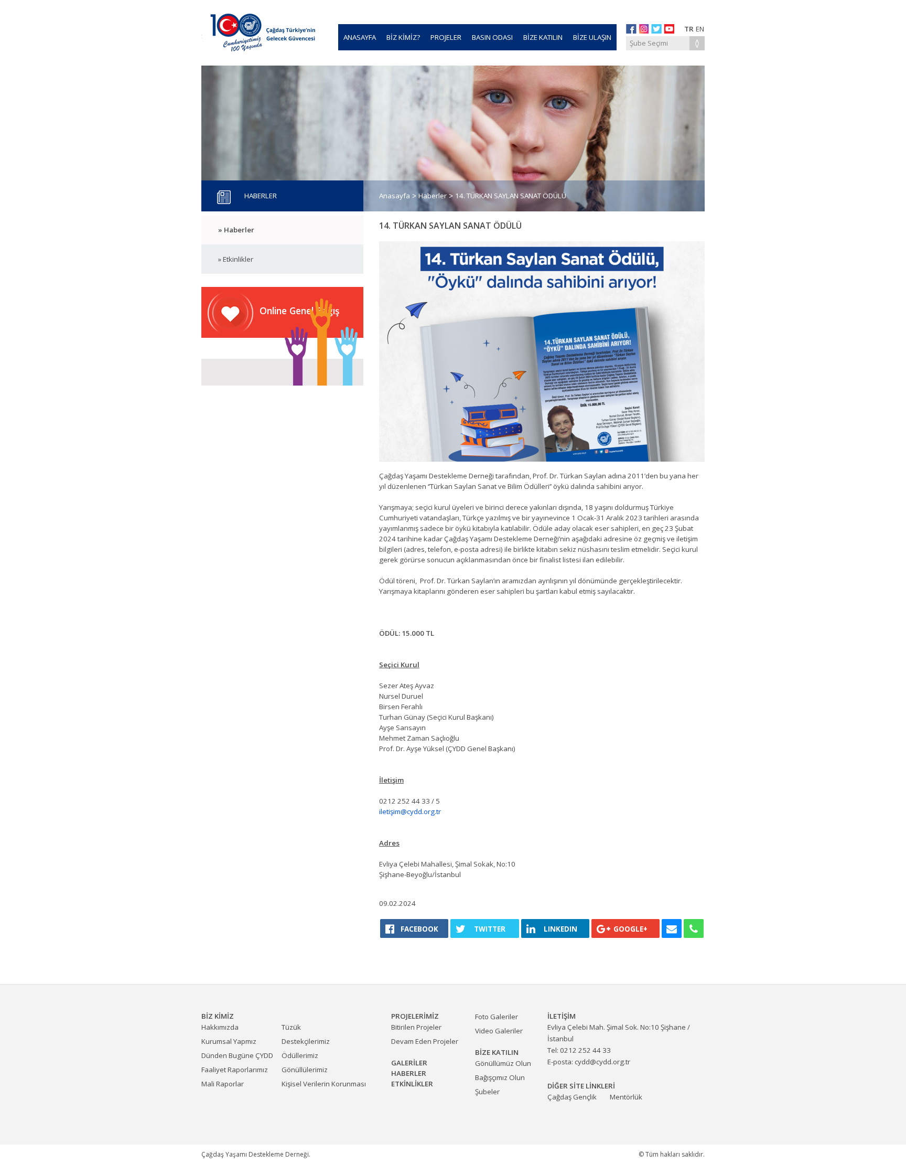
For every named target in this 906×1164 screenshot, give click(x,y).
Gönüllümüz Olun (503, 1063)
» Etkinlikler (235, 259)
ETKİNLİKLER (412, 1083)
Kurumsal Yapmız (228, 1041)
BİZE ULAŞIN (592, 37)
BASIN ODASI (492, 37)
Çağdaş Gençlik (572, 1097)
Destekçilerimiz (306, 1041)
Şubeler (487, 1091)
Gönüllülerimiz (305, 1069)
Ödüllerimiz (300, 1055)
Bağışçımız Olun (500, 1077)
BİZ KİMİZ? (403, 37)
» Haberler (236, 229)
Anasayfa (394, 195)
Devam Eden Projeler (424, 1041)
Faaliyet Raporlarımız (234, 1069)
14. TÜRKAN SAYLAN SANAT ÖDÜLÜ (510, 195)
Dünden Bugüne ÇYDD (237, 1055)
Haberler (432, 195)
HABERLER (408, 1073)
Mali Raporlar (222, 1083)
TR (689, 29)
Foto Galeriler (496, 1016)
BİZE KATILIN (543, 37)
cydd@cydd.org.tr (602, 1061)
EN (700, 29)
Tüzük (291, 1027)
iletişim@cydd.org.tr (410, 811)
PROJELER (445, 37)
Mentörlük (626, 1097)
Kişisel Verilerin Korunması (324, 1083)
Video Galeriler (499, 1030)
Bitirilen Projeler (416, 1027)
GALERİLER (409, 1062)
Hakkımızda (220, 1027)
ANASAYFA (359, 37)
